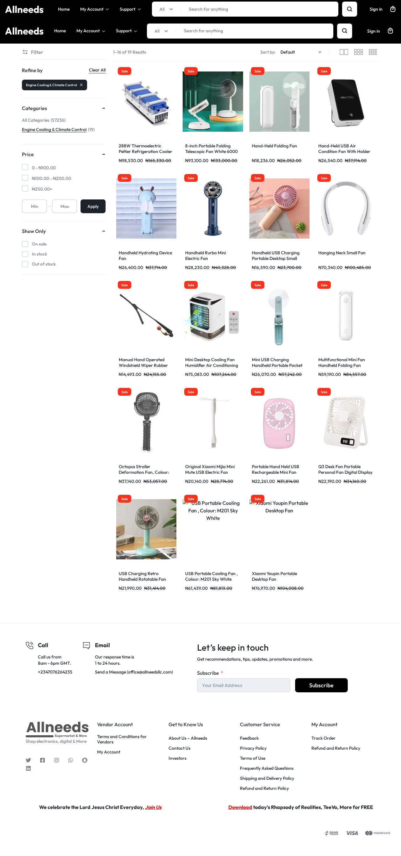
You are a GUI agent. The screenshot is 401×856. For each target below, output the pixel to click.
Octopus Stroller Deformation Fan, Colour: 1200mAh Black (144, 472)
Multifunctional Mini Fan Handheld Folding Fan (341, 362)
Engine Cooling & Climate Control (51, 85)
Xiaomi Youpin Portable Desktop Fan (274, 576)
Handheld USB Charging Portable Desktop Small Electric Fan (275, 258)
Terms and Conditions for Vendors (122, 739)
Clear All (97, 70)
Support (124, 31)
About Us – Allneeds (188, 738)
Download (240, 807)
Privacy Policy (253, 748)
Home (60, 31)
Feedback (249, 738)
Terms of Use (252, 758)
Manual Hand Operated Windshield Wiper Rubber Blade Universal (143, 365)
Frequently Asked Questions (267, 768)
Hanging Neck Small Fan (342, 253)
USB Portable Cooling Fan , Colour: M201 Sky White (211, 576)
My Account (88, 31)
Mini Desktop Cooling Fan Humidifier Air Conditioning (211, 362)
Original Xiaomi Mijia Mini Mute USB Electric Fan (210, 469)
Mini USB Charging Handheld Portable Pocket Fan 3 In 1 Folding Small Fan (278, 365)
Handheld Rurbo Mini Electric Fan (205, 255)
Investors (177, 758)
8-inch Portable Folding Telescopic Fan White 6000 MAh (211, 151)
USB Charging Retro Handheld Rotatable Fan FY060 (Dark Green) (142, 579)
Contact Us (179, 748)
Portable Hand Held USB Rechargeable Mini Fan (275, 469)
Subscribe (208, 673)
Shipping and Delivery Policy (267, 778)
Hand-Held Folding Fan (274, 146)
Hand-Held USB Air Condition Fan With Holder (344, 148)
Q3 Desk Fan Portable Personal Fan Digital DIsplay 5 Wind (345, 472)
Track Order (323, 738)
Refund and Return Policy (264, 788)
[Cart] (390, 31)
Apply (93, 206)
